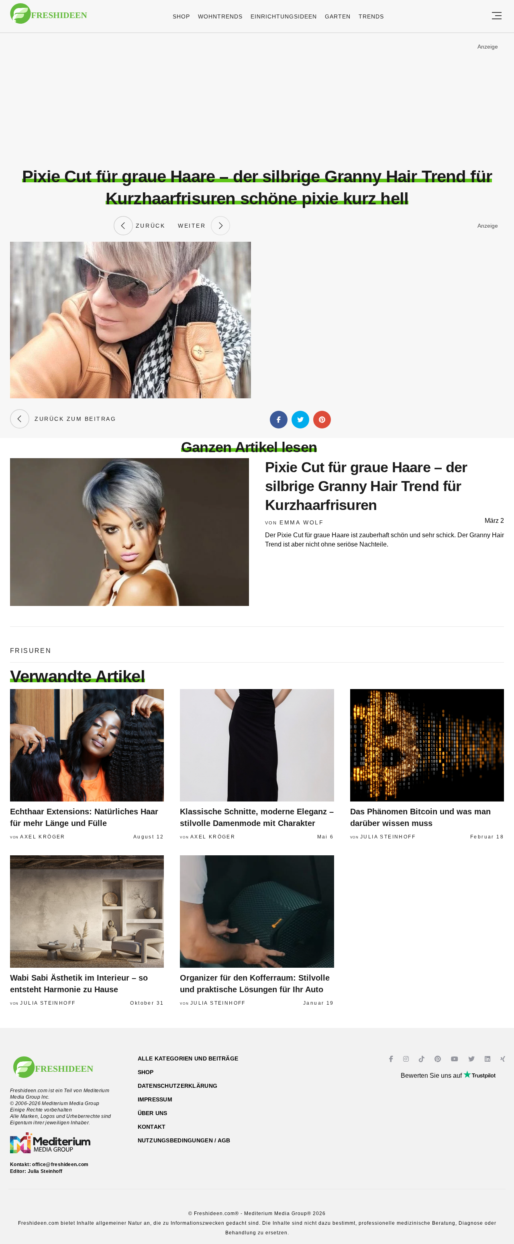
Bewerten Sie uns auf (432, 1075)
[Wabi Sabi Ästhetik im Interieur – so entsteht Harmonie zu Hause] (87, 911)
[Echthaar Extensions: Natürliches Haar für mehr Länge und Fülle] (87, 745)
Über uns (152, 1113)
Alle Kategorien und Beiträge (188, 1058)
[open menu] (497, 16)
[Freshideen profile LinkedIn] (488, 1059)
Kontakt (152, 1127)
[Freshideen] (48, 17)
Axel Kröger (42, 837)
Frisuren (30, 650)
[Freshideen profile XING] (503, 1059)
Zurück (149, 225)
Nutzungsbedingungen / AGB (184, 1140)
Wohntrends (220, 16)
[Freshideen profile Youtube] (455, 1059)
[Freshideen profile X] (472, 1059)
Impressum (155, 1099)
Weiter (194, 225)
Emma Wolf (301, 522)
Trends (371, 16)
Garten (338, 16)
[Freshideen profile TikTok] (422, 1059)
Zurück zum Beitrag (72, 419)
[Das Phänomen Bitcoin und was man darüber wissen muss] (427, 745)
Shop (181, 16)
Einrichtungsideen (284, 16)
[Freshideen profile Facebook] (392, 1059)
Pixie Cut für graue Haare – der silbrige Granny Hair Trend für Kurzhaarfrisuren (366, 486)
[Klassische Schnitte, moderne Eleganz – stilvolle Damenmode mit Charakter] (257, 745)
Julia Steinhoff (388, 837)
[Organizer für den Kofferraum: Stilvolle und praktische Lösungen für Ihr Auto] (257, 911)
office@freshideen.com (60, 1164)
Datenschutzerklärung (178, 1086)
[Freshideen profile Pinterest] (438, 1059)
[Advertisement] (257, 100)
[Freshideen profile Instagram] (407, 1059)
